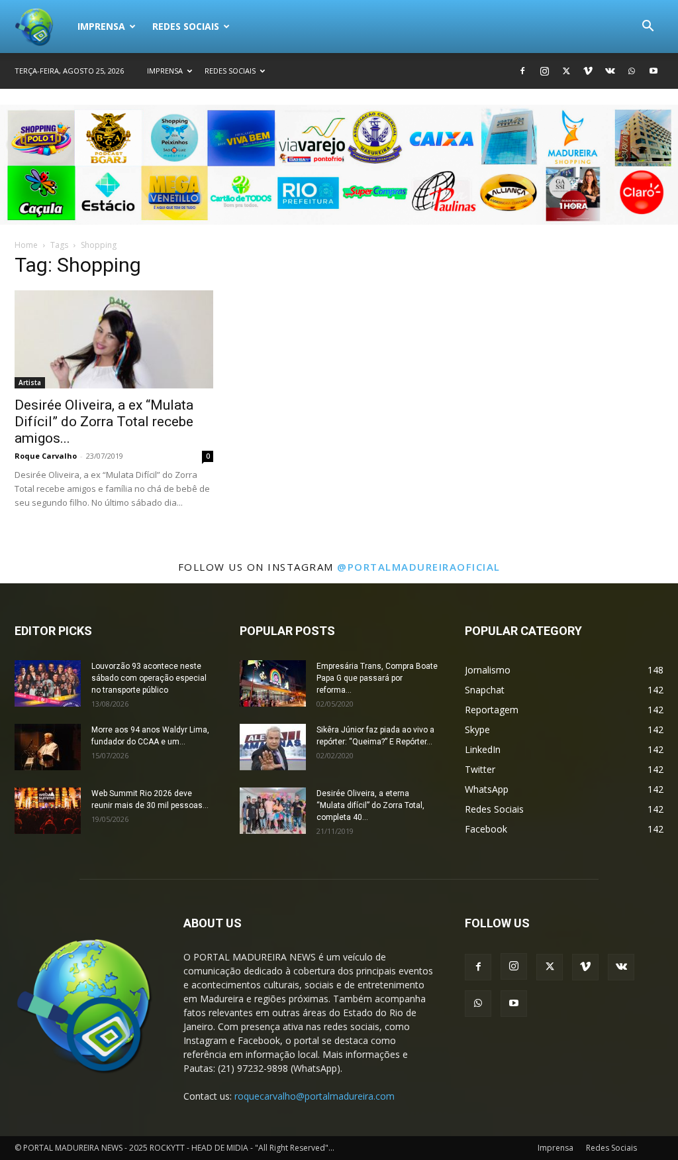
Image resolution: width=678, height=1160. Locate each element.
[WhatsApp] (632, 71)
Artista (30, 382)
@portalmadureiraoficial (419, 566)
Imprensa (101, 26)
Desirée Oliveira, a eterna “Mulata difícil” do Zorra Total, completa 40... (370, 805)
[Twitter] (566, 71)
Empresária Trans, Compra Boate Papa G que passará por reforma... (377, 678)
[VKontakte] (610, 71)
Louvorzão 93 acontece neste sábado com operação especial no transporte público (149, 678)
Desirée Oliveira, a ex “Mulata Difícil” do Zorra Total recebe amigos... (104, 421)
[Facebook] (522, 71)
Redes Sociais (185, 26)
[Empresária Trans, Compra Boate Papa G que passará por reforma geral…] (273, 683)
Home (26, 245)
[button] (647, 27)
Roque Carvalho (46, 456)
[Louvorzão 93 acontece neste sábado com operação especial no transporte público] (48, 683)
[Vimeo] (588, 71)
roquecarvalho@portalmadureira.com (314, 1096)
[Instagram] (544, 71)
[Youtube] (653, 71)
